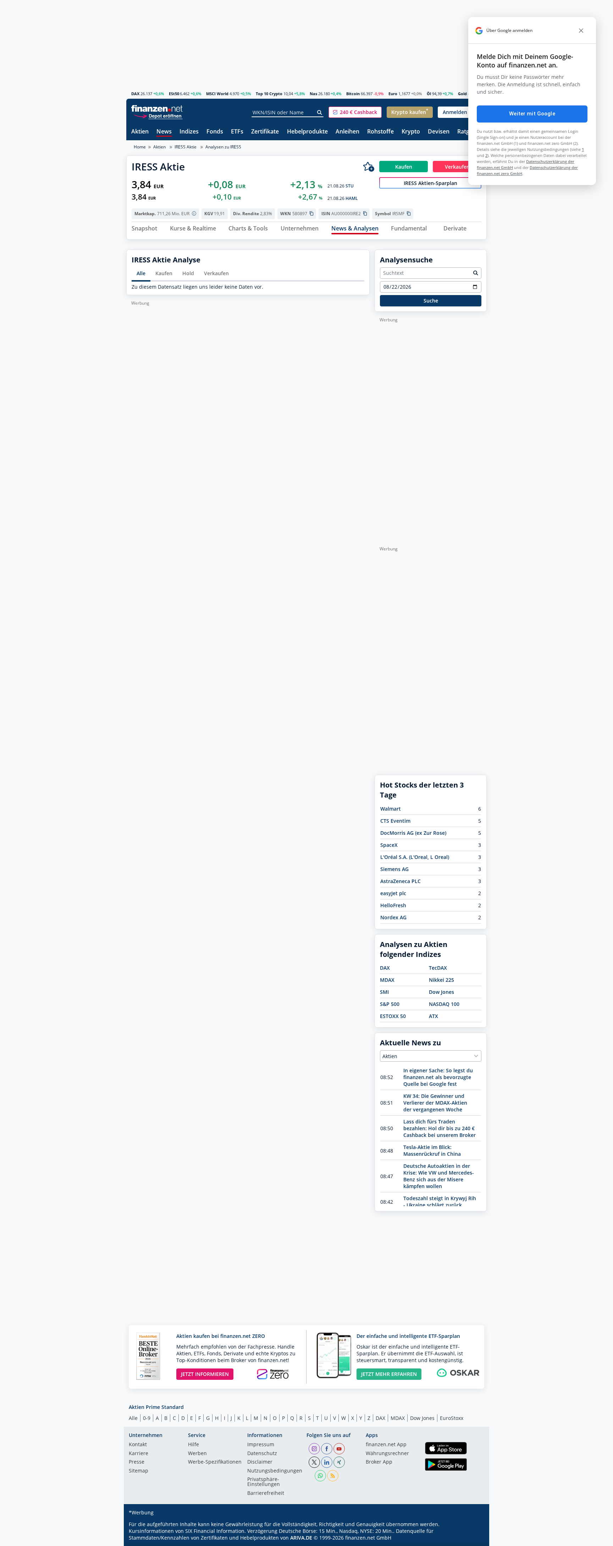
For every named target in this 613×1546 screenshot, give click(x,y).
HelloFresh (393, 905)
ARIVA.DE (301, 1537)
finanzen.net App (386, 1445)
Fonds (214, 132)
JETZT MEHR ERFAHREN (389, 1374)
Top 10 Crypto (269, 94)
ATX (433, 1016)
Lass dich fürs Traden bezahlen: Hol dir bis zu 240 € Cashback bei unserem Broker (439, 1128)
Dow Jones (441, 992)
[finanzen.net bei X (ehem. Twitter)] (314, 1462)
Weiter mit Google (532, 113)
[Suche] (320, 112)
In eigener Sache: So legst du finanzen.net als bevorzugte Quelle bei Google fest (438, 1077)
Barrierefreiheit (265, 1493)
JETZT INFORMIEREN (205, 1374)
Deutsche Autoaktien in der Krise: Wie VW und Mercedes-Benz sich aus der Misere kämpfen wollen (438, 1176)
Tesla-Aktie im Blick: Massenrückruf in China (432, 1150)
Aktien (140, 132)
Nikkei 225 (441, 979)
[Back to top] (472, 1538)
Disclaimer (259, 1462)
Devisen (438, 132)
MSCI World (217, 94)
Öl (429, 94)
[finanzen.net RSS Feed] (332, 1475)
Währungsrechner (387, 1454)
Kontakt (138, 1445)
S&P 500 (389, 1004)
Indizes (189, 132)
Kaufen (163, 273)
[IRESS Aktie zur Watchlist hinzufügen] (368, 166)
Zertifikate (265, 132)
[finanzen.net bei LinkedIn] (326, 1462)
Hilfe (193, 1445)
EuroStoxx (451, 1418)
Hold (188, 273)
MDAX (387, 979)
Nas (313, 94)
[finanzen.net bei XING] (339, 1462)
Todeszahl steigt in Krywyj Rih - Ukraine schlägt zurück (439, 1201)
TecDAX (438, 967)
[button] (355, 112)
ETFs (237, 132)
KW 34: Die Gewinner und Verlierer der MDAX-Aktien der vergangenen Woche (435, 1103)
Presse (136, 1462)
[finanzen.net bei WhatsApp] (320, 1475)
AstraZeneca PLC (400, 881)
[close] (581, 30)
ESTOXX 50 (393, 1016)
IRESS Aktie (186, 147)
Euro (392, 94)
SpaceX (389, 845)
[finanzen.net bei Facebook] (326, 1448)
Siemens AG (394, 869)
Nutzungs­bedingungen (274, 1471)
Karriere (138, 1454)
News (164, 132)
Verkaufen (216, 273)
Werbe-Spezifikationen (215, 1462)
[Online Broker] (158, 115)
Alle (141, 273)
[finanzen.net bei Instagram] (314, 1448)
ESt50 (174, 94)
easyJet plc (393, 893)
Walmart (390, 808)
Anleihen (347, 132)
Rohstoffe (380, 132)
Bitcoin (353, 94)
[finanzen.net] (157, 108)
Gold (462, 94)
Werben (197, 1454)
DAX (135, 94)
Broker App (379, 1462)
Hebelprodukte (307, 132)
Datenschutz (262, 1454)
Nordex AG (393, 917)
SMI (384, 992)
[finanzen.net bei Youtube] (339, 1448)
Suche (431, 300)
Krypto (411, 132)
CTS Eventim (395, 820)
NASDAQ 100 (444, 1004)
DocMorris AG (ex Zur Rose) (413, 832)
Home (140, 147)
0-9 (146, 1418)
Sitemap (138, 1471)
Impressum (260, 1445)
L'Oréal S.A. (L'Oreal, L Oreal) (414, 857)
